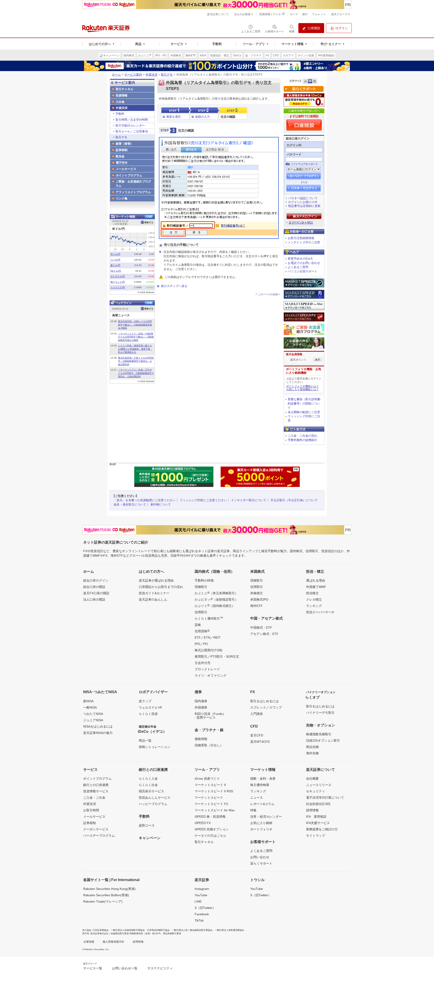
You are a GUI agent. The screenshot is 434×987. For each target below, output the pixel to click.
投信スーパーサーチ (320, 612)
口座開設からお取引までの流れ (161, 587)
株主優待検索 (259, 785)
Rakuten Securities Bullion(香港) (106, 895)
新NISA (88, 701)
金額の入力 (202, 116)
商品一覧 (145, 740)
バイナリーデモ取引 (320, 712)
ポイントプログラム (129, 175)
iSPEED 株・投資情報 (210, 816)
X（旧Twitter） (205, 908)
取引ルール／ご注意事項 (132, 131)
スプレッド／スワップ (266, 707)
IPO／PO (201, 644)
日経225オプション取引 (323, 740)
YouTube (201, 895)
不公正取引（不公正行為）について (294, 500)
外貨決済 (151, 74)
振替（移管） (124, 143)
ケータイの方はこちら (210, 835)
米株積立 (256, 593)
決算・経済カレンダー (266, 816)
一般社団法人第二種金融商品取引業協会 (192, 930)
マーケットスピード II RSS (214, 791)
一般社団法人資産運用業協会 (229, 930)
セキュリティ (315, 791)
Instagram (202, 889)
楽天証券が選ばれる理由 (156, 580)
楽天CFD (256, 735)
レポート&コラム (262, 804)
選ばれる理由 (315, 580)
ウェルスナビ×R (150, 707)
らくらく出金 (148, 785)
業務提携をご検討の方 (322, 829)
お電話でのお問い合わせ (304, 263)
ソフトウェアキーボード (304, 164)
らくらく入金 (148, 778)
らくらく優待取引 (209, 618)
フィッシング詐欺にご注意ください (203, 500)
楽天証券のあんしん (153, 599)
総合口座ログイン (95, 580)
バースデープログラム (99, 835)
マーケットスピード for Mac (215, 810)
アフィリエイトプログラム (133, 192)
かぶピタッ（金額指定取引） (216, 599)
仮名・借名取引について (130, 504)
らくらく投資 (148, 714)
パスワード (294, 154)
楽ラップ (145, 701)
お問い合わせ (259, 857)
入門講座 (256, 714)
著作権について (160, 504)
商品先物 (312, 747)
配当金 (120, 156)
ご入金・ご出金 (94, 797)
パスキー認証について (303, 198)
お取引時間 (91, 810)
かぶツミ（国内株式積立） (215, 606)
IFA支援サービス (318, 823)
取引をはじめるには (264, 701)
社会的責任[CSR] (318, 804)
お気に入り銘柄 (261, 823)
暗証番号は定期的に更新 (304, 206)
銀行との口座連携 (95, 785)
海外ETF (256, 606)
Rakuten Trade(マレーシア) (103, 901)
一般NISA (90, 707)
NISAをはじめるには (98, 726)
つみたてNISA (93, 714)
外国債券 (201, 707)
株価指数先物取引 (318, 734)
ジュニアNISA (93, 720)
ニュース (256, 797)
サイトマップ (315, 835)
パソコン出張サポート (302, 271)
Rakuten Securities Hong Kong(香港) (109, 889)
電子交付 (121, 162)
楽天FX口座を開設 (301, 222)
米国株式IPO (259, 599)
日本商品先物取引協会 (158, 930)
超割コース (147, 825)
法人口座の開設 (94, 599)
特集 (253, 810)
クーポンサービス (95, 829)
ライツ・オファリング (210, 675)
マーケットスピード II (210, 785)
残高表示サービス (151, 791)
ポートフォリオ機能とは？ (302, 386)
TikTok (199, 920)
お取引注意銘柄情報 (301, 238)
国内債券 (201, 701)
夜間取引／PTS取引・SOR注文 (217, 656)
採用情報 (312, 810)
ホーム (116, 74)
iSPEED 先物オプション (212, 829)
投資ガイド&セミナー (154, 593)
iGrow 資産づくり (207, 778)
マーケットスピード (209, 797)
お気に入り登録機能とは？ (302, 389)
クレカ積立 (314, 599)
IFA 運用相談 (316, 816)
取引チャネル (124, 89)
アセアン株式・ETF (264, 634)
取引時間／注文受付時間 (132, 119)
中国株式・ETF (261, 627)
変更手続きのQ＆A (300, 258)
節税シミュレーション (154, 747)
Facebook (202, 914)
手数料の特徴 (204, 580)
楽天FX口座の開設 (96, 593)
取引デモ (167, 74)
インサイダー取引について (248, 500)
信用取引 (201, 612)
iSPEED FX (203, 823)
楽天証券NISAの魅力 (98, 733)
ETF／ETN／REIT (208, 637)
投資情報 (121, 95)
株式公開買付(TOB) (208, 650)
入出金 (120, 101)
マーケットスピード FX (211, 804)
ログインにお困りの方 (303, 202)
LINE (198, 901)
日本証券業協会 (100, 930)
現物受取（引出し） (209, 745)
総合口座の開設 (94, 587)
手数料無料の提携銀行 (302, 440)
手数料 (120, 113)
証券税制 (121, 150)
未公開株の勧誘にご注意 (304, 412)
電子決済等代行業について (325, 797)
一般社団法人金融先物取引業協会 (128, 930)
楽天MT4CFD (260, 741)
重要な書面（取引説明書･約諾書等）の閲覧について (305, 404)
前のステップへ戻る (174, 286)
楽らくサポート (261, 863)
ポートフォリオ (261, 829)
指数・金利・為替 (263, 778)
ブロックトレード (207, 669)
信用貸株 (202, 631)
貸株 (198, 625)
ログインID (294, 145)
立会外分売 (202, 663)
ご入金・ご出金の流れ (302, 435)
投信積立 (312, 593)
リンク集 (121, 198)
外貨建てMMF (316, 587)
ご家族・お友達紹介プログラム (133, 183)
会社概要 (312, 778)
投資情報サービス (95, 791)
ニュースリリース (318, 785)
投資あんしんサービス (154, 797)
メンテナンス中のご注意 (304, 242)
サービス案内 (133, 74)
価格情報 (201, 739)
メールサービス (126, 169)
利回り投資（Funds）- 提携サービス (210, 715)
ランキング (314, 606)
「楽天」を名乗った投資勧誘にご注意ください (144, 500)
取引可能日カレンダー (130, 125)
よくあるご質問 (298, 267)
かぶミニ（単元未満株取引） (216, 593)
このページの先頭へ (269, 294)
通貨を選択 (173, 116)
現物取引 (201, 587)
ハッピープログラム (153, 804)
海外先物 (312, 753)
